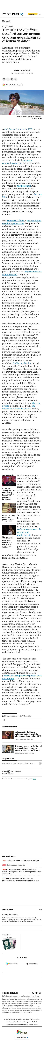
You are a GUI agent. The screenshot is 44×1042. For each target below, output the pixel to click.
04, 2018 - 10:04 (25, 73)
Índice (26, 1024)
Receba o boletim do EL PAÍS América (18, 716)
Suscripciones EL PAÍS (30, 1022)
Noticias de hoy (33, 1024)
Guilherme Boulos (22, 363)
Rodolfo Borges (20, 739)
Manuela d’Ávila (22, 764)
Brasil (6, 21)
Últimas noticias (9, 856)
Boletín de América (10, 915)
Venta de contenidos (16, 1019)
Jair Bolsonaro (24, 185)
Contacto (7, 1019)
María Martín (19, 753)
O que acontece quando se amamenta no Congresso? (8, 518)
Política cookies (34, 1019)
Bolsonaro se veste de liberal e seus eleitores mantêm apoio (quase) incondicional (28, 748)
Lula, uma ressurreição (16, 865)
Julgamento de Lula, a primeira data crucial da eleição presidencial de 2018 (28, 734)
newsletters (7, 909)
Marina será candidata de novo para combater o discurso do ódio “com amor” (7, 542)
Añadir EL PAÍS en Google (13, 85)
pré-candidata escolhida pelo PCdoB (21, 222)
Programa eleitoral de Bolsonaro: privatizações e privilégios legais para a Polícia (20, 879)
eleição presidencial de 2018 (18, 129)
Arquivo (5, 935)
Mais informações (7, 774)
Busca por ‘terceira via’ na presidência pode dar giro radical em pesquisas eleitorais (8, 494)
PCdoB (32, 764)
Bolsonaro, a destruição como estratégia (23, 860)
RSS (22, 1024)
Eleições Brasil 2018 (9, 764)
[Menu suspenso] (4, 14)
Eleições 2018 (7, 27)
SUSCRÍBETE (32, 14)
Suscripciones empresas (14, 1024)
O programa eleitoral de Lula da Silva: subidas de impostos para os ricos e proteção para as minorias (21, 871)
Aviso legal (26, 1019)
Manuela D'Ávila (15, 220)
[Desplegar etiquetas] (40, 763)
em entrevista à (18, 407)
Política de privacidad (13, 1022)
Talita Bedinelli (22, 70)
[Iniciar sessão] (40, 14)
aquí (34, 779)
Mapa (21, 1022)
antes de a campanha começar (17, 161)
